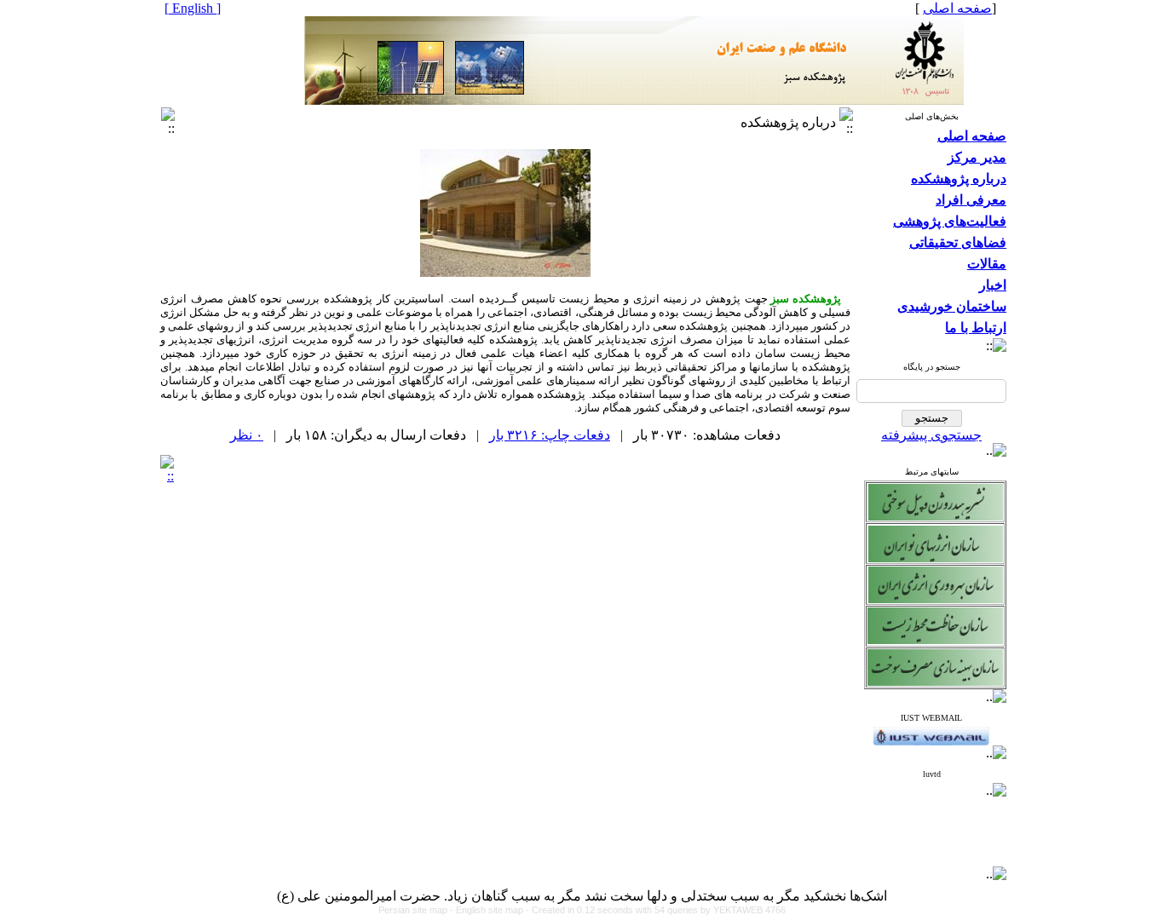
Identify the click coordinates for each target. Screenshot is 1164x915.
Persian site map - (417, 910)
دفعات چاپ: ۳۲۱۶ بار (549, 435)
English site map (491, 910)
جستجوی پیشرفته (931, 435)
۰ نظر (246, 435)
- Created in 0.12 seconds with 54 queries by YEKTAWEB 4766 (656, 910)
